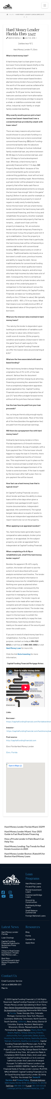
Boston (43, 1038)
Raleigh (8, 1041)
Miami (33, 1030)
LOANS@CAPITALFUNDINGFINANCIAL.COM (25, 1088)
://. (21, 740)
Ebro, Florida (11, 752)
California (22, 1021)
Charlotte (16, 1041)
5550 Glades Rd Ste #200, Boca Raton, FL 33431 (25, 1083)
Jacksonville (11, 1035)
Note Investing (24, 654)
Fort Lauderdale (25, 1035)
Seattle (24, 1041)
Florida (13, 1013)
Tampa (24, 1032)
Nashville (35, 1038)
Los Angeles (33, 1041)
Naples (17, 1032)
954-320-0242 (38, 1085)
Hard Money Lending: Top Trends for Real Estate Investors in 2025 (24, 847)
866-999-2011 (20, 1085)
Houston (8, 1038)
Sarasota (31, 1032)
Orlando (39, 1032)
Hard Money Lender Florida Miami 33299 (24, 826)
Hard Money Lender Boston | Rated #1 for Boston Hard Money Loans (24, 855)
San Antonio (17, 1038)
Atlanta (27, 1038)
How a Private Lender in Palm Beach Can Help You (24, 840)
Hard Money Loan (13, 648)
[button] (45, 5)
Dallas (35, 1035)
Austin (41, 1035)
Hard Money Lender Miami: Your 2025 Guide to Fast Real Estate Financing (23, 832)
